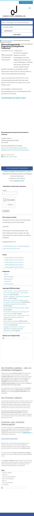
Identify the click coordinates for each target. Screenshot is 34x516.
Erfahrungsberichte (8, 279)
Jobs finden (17, 34)
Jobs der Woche (7, 281)
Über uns (4, 480)
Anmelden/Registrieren (26, 2)
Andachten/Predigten (9, 276)
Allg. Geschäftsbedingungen (9, 476)
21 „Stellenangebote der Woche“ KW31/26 (13, 262)
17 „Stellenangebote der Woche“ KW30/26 (13, 264)
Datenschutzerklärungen (8, 478)
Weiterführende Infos (9, 284)
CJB (11, 50)
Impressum (4, 474)
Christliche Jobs (26, 432)
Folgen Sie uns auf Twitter (10, 156)
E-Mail (5, 190)
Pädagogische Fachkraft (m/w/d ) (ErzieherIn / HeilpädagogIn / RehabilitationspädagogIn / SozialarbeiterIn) (14, 328)
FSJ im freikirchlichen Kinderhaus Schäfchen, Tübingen (16, 307)
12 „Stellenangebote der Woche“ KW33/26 (13, 257)
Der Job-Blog (5, 484)
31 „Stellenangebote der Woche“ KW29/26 (13, 267)
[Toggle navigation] (30, 8)
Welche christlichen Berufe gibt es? (9, 438)
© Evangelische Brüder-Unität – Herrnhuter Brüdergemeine (16, 246)
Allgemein (6, 274)
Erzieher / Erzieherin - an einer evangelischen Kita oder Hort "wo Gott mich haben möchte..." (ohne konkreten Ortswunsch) (15, 292)
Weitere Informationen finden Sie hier (11, 248)
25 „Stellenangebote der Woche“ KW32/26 (13, 259)
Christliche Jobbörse (7, 472)
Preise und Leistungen (7, 482)
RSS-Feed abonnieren (8, 155)
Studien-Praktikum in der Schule (10, 321)
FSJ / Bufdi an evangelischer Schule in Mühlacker (14, 304)
